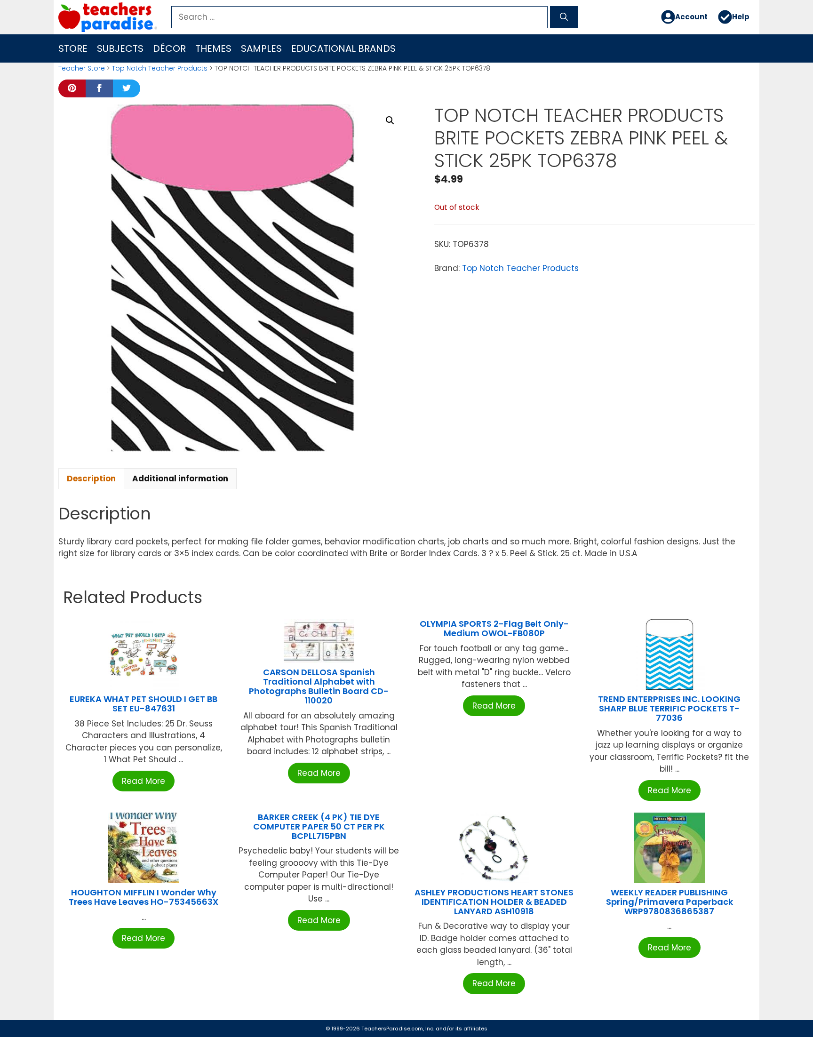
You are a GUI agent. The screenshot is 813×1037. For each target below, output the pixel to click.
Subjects (120, 48)
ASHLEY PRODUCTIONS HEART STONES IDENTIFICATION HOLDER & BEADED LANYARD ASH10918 (494, 901)
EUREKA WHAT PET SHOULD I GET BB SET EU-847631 (143, 703)
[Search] (564, 17)
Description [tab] (91, 478)
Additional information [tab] (180, 478)
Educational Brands (343, 48)
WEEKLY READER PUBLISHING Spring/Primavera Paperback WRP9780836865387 (669, 901)
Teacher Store (81, 68)
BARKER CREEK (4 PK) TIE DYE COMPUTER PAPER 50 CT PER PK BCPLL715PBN (319, 826)
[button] (390, 120)
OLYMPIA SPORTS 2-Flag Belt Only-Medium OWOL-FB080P (494, 628)
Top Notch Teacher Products (159, 68)
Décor (169, 48)
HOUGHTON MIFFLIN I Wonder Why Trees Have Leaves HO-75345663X (143, 897)
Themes (213, 48)
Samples (261, 48)
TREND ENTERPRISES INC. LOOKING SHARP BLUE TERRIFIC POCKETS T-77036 (669, 708)
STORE (73, 48)
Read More (143, 781)
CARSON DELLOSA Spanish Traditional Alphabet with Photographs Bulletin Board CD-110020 (319, 686)
